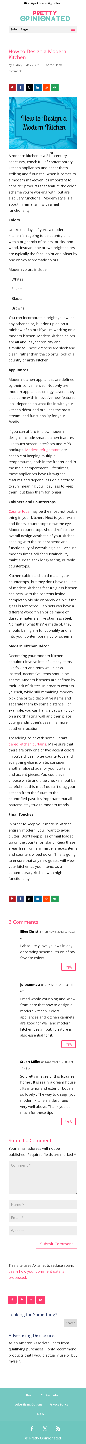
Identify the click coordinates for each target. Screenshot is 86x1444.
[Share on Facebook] (20, 87)
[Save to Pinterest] (12, 87)
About (29, 1395)
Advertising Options (28, 1404)
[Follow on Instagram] (31, 1300)
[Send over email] (55, 87)
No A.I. (41, 1414)
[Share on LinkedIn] (38, 87)
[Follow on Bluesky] (41, 1300)
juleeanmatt (30, 984)
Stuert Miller (30, 1062)
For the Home (54, 65)
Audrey (17, 65)
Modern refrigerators (42, 449)
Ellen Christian (32, 931)
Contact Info (49, 1395)
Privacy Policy (58, 1404)
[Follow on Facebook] (13, 1300)
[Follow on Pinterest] (22, 1300)
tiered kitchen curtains (27, 744)
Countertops (19, 511)
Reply (68, 967)
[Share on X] (29, 87)
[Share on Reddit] (46, 87)
